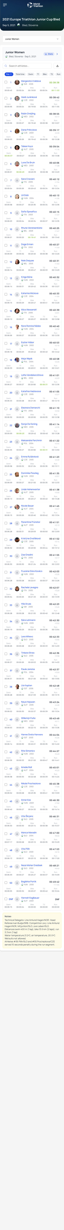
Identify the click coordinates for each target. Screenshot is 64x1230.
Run (58, 74)
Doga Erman (27, 244)
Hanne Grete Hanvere (32, 734)
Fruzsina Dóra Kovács (31, 571)
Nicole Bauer (27, 505)
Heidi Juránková (29, 97)
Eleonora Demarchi (30, 407)
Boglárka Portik (28, 881)
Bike (45, 74)
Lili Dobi (25, 195)
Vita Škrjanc (27, 816)
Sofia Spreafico (29, 211)
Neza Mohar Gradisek (31, 865)
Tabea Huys (27, 146)
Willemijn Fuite (28, 718)
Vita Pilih (25, 848)
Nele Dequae (27, 260)
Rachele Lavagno (29, 587)
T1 (38, 74)
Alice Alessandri (29, 309)
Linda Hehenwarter (30, 489)
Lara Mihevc (27, 636)
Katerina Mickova (29, 293)
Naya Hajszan (28, 701)
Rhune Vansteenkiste (31, 227)
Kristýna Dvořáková (31, 538)
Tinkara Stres (27, 652)
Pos (7, 74)
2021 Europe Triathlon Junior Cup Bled (31, 19)
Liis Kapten (26, 685)
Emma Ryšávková (30, 456)
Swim (30, 74)
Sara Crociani (27, 178)
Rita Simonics (28, 750)
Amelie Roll (26, 767)
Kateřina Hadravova (31, 391)
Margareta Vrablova (31, 80)
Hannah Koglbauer (30, 897)
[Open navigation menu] (5, 5)
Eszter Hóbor (27, 342)
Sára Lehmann (28, 620)
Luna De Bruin (28, 162)
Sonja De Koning (29, 423)
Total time (20, 74)
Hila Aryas (26, 603)
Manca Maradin (29, 832)
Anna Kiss (26, 799)
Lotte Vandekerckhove (32, 374)
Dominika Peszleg (30, 473)
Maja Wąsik (26, 358)
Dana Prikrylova (29, 129)
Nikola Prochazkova (31, 783)
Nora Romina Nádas (31, 325)
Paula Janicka (28, 669)
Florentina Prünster (30, 521)
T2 (52, 74)
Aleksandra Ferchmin (31, 440)
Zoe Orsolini (27, 554)
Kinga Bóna (26, 276)
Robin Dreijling (28, 113)
